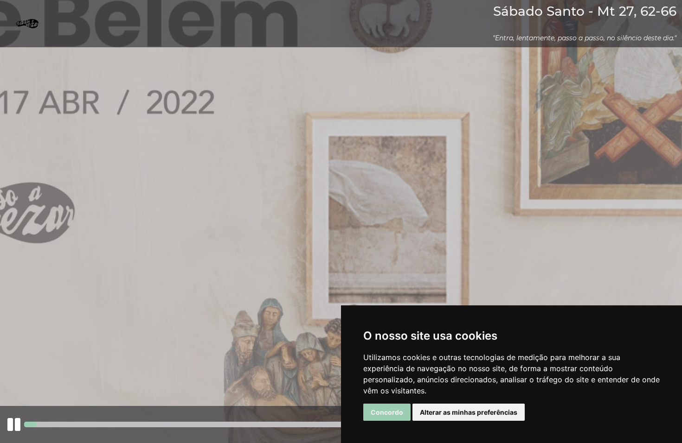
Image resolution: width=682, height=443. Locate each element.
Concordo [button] (387, 412)
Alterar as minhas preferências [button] (468, 412)
